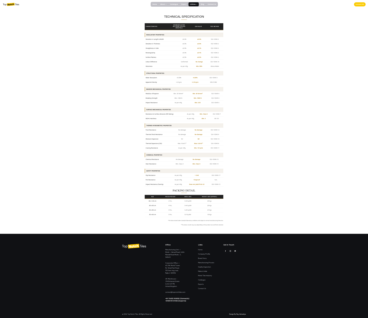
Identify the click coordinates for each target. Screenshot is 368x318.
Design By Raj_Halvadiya (237, 314)
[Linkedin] (235, 251)
